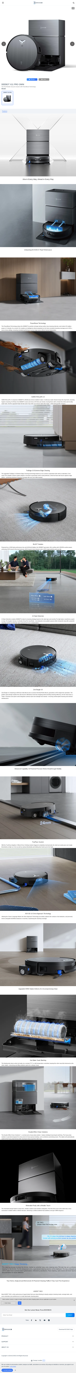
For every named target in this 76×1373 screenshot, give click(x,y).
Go (19, 1303)
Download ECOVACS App (66, 1329)
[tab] (4, 111)
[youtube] (44, 1320)
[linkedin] (36, 1320)
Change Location (37, 1360)
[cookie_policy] (15, 1370)
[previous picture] (3, 44)
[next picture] (72, 44)
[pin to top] (72, 1345)
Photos (33, 79)
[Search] (74, 3)
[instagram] (49, 1320)
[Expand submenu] (73, 1336)
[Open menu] (2, 2)
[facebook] (31, 1320)
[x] (40, 1320)
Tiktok (27, 1320)
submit (70, 1315)
